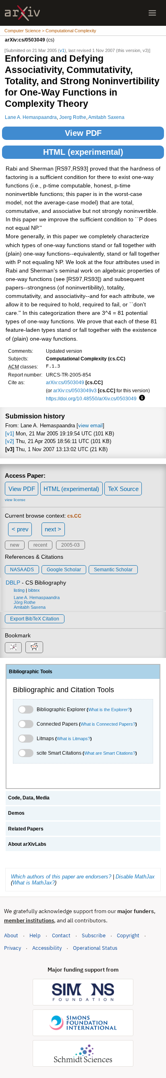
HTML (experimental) (83, 152)
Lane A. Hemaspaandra (31, 117)
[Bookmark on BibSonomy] (13, 647)
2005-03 (70, 545)
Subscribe (94, 935)
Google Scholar (64, 569)
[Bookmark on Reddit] (34, 647)
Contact (61, 935)
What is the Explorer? (109, 709)
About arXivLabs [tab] (27, 844)
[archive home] (22, 13)
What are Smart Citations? (109, 753)
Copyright (128, 935)
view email (90, 425)
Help (35, 935)
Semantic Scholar (113, 569)
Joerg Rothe (72, 117)
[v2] (9, 441)
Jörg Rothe (24, 602)
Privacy (12, 948)
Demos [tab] (16, 813)
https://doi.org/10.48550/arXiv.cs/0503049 (91, 398)
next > (53, 529)
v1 (62, 50)
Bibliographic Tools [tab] (30, 671)
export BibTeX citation (34, 619)
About (11, 935)
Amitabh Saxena (106, 117)
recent (40, 545)
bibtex (34, 590)
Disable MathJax (135, 877)
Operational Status (95, 947)
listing (19, 590)
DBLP (13, 582)
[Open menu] (152, 13)
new (14, 545)
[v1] (9, 434)
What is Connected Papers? (108, 724)
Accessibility (47, 948)
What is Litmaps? (73, 738)
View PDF (83, 133)
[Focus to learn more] (141, 398)
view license (15, 500)
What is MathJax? (33, 883)
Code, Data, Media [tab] (29, 797)
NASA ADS (22, 569)
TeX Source (123, 488)
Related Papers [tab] (26, 828)
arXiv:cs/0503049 (65, 382)
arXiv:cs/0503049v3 (75, 390)
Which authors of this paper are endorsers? (61, 877)
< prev (20, 529)
